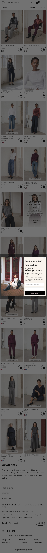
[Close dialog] (44, 259)
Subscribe (34, 293)
